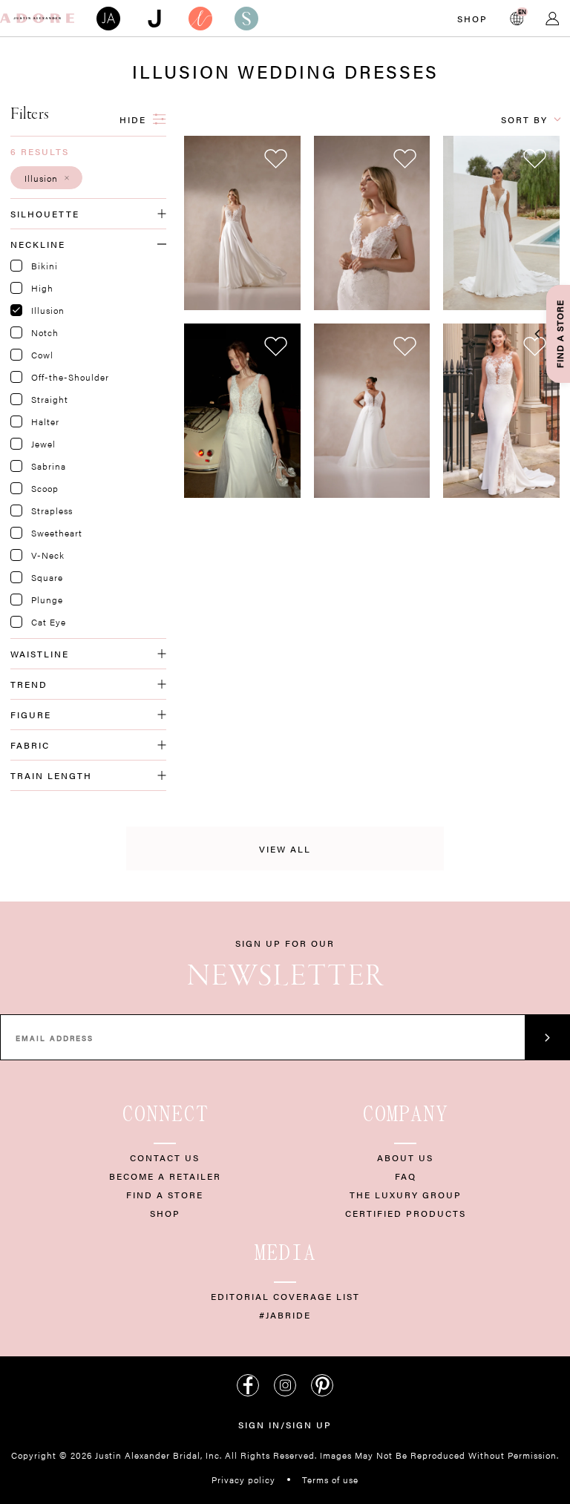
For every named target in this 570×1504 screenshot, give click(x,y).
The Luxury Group (406, 1195)
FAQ (405, 1176)
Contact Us (165, 1157)
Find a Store (164, 1195)
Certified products (405, 1213)
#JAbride (285, 1315)
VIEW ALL (285, 849)
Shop (472, 18)
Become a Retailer (165, 1176)
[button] (46, 177)
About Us (405, 1157)
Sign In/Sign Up (285, 1425)
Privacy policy (243, 1479)
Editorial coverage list (285, 1296)
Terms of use (330, 1479)
